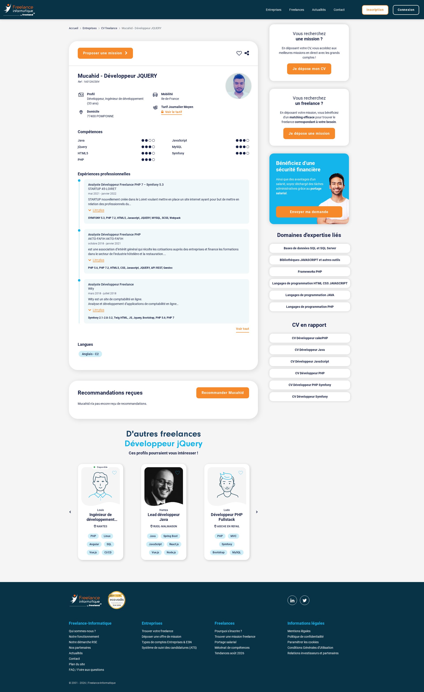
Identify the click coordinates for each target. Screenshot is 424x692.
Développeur (95, 98)
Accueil (73, 28)
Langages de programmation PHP (310, 306)
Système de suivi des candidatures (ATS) (169, 647)
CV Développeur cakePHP (310, 338)
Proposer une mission (103, 53)
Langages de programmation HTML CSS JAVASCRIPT (310, 283)
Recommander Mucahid (223, 393)
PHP (81, 159)
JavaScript (179, 140)
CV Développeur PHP (310, 373)
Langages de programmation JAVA (310, 295)
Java (81, 140)
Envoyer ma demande (309, 212)
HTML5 (83, 153)
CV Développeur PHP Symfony (310, 385)
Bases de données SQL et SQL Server (310, 248)
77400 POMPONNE (100, 116)
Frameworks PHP (310, 271)
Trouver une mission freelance (235, 636)
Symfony (178, 153)
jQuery (82, 147)
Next (257, 512)
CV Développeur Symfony (310, 396)
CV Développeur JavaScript (310, 361)
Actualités (319, 9)
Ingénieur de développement (124, 98)
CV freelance (109, 28)
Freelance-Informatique (101, 682)
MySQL (177, 147)
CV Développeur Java (310, 350)
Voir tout (242, 329)
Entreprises (90, 28)
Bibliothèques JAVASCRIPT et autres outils (310, 260)
